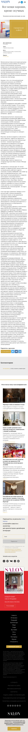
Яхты (14, 632)
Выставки (14, 629)
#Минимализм (11, 442)
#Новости (5, 410)
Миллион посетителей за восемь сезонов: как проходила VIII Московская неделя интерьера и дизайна (13, 462)
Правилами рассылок (10, 552)
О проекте (14, 682)
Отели (14, 634)
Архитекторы (14, 622)
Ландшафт (14, 620)
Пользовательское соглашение (14, 698)
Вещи (14, 625)
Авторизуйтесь (6, 368)
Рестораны (14, 637)
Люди (14, 627)
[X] (12, 351)
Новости (14, 615)
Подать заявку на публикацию (14, 695)
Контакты (14, 692)
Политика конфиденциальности (14, 701)
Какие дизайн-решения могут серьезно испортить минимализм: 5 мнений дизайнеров (13, 429)
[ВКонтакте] (16, 351)
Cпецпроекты (14, 641)
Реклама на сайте (14, 685)
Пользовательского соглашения (13, 549)
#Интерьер (5, 442)
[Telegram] (19, 351)
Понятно (14, 728)
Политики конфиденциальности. (14, 724)
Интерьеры (14, 618)
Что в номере (10, 606)
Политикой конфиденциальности (13, 550)
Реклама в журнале (14, 688)
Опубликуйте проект (14, 646)
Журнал (14, 639)
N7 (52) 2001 (6, 56)
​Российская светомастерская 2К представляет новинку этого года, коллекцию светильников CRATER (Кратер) (14, 499)
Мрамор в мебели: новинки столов (13, 404)
